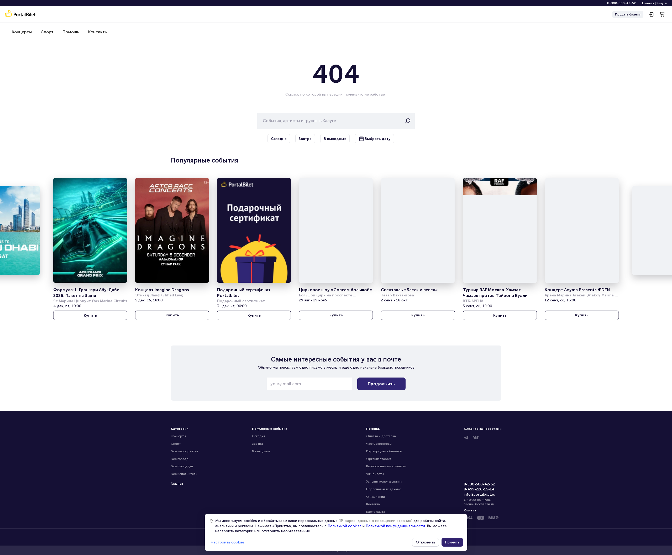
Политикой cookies (344, 526)
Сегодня (258, 436)
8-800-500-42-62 (621, 3)
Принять (452, 542)
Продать (627, 14)
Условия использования (384, 481)
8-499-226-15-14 (479, 489)
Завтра (257, 444)
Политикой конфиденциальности (395, 526)
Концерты (22, 31)
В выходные (261, 451)
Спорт (47, 31)
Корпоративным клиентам (386, 466)
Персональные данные (383, 489)
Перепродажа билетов (384, 451)
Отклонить (425, 542)
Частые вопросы (379, 444)
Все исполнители (184, 474)
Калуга (662, 3)
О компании (375, 497)
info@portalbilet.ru (479, 494)
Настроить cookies (228, 542)
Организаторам (378, 459)
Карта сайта (375, 512)
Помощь (70, 31)
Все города (179, 459)
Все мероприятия (184, 451)
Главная (648, 3)
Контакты (98, 31)
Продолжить (381, 383)
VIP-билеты (375, 474)
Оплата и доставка (381, 436)
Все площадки (182, 466)
